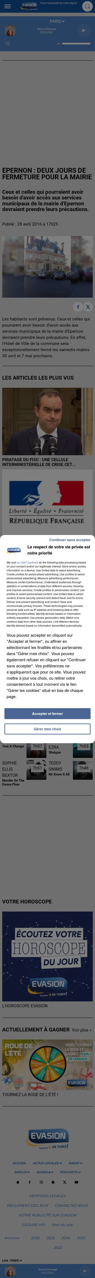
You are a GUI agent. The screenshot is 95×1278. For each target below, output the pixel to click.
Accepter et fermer (47, 713)
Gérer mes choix (47, 728)
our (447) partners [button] (27, 562)
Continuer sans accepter (70, 539)
